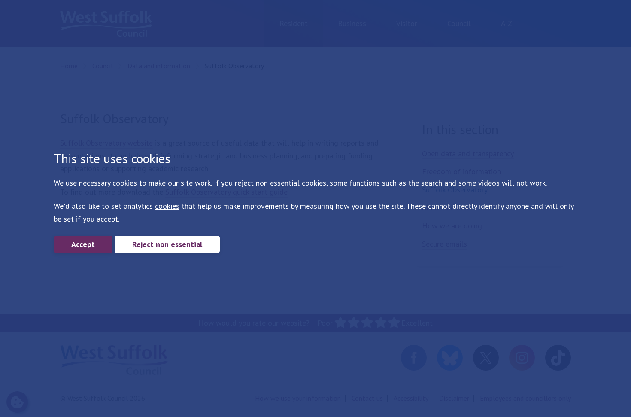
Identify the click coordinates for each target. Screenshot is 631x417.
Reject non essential (167, 244)
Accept (83, 244)
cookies (124, 183)
